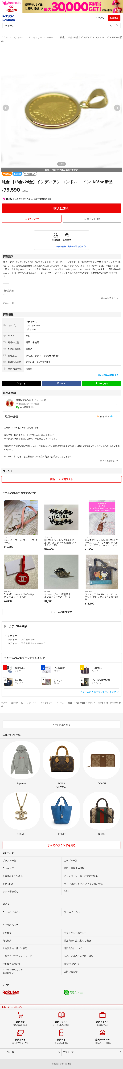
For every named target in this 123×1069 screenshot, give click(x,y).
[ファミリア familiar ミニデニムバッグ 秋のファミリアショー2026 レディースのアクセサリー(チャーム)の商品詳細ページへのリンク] (102, 572)
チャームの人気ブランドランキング (98, 691)
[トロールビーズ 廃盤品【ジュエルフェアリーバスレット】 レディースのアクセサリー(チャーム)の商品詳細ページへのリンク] (61, 572)
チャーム (51, 37)
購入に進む (61, 208)
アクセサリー (35, 37)
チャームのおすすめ (61, 612)
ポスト (22, 383)
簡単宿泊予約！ (102, 1023)
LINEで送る (102, 383)
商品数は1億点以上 (20, 1023)
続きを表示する (108, 298)
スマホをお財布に (61, 1041)
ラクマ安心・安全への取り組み (69, 246)
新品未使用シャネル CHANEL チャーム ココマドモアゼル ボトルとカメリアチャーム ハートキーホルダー (101, 543)
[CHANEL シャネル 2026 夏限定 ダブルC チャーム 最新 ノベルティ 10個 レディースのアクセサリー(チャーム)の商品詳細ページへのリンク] (61, 517)
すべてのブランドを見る (61, 845)
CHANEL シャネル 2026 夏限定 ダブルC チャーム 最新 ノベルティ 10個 (60, 542)
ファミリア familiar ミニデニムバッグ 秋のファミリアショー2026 (101, 597)
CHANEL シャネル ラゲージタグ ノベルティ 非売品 (19, 595)
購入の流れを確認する (108, 375)
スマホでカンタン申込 (20, 1041)
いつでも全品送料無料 (61, 1023)
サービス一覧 (8, 1052)
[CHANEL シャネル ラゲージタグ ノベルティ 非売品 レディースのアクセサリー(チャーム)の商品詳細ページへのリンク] (21, 572)
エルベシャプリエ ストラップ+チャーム (21, 541)
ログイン (99, 18)
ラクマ (4, 37)
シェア (62, 383)
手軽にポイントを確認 (102, 1041)
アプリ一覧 (68, 1052)
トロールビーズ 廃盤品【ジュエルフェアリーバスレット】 (60, 595)
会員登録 (114, 18)
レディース (18, 37)
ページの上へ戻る (61, 724)
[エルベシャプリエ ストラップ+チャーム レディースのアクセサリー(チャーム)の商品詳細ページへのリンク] (21, 517)
